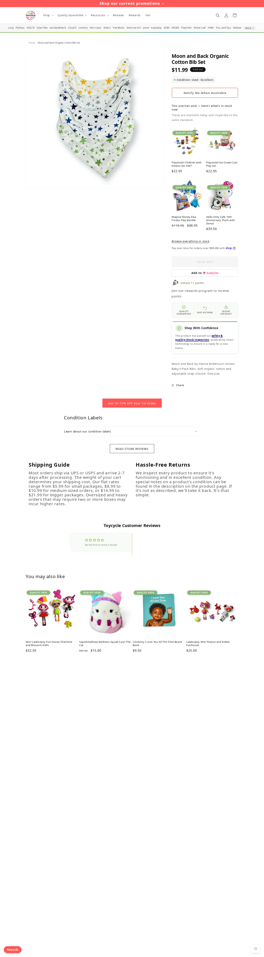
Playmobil (186, 27)
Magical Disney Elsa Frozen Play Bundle (184, 218)
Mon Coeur (95, 27)
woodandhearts (58, 27)
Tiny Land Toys (223, 27)
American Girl (134, 27)
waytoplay (156, 27)
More (248, 28)
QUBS (166, 27)
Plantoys (20, 27)
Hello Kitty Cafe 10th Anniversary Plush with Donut (220, 220)
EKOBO (175, 27)
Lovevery (83, 27)
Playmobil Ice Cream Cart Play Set (222, 164)
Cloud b (72, 27)
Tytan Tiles (42, 27)
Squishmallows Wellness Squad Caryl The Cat (105, 643)
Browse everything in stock (190, 241)
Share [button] (180, 385)
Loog (10, 27)
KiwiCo (107, 27)
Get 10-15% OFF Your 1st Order (132, 403)
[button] (48, 15)
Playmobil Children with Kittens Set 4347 (187, 164)
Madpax (237, 27)
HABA (211, 27)
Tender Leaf (200, 27)
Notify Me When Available (205, 93)
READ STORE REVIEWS (132, 449)
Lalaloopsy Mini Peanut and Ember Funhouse (208, 643)
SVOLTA (31, 27)
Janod (146, 27)
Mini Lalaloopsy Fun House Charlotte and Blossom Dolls (49, 643)
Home (32, 42)
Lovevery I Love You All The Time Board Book (157, 643)
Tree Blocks (118, 27)
